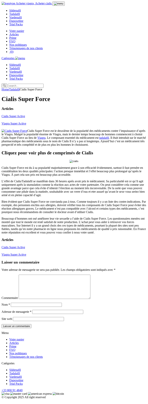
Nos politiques (18, 44)
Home (5, 89)
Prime (12, 37)
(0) (11, 51)
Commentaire (10, 297)
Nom (6, 304)
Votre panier (16, 31)
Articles (14, 34)
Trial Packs (16, 24)
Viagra (41, 137)
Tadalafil (14, 14)
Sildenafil (15, 10)
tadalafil (104, 137)
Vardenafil (15, 17)
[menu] (58, 4)
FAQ (12, 41)
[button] (13, 58)
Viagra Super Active (14, 123)
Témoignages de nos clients (26, 48)
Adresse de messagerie (16, 311)
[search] (4, 86)
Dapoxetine (16, 21)
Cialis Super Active (13, 116)
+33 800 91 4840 (12, 390)
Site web (7, 318)
